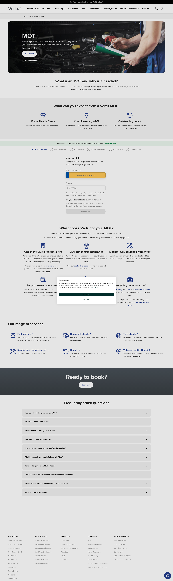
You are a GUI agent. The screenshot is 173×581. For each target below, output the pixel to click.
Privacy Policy (94, 287)
